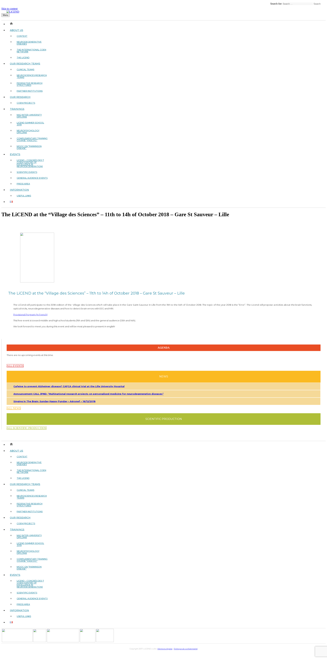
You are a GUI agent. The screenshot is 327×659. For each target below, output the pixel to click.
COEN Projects (26, 103)
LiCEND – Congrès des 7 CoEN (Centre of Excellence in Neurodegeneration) (30, 163)
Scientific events (27, 172)
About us (16, 30)
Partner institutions (30, 91)
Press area (23, 183)
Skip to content (9, 8)
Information (19, 189)
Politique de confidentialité (186, 649)
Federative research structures (29, 84)
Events (15, 154)
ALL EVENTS (15, 365)
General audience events (32, 178)
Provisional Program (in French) (30, 314)
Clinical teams (25, 69)
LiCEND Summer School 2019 (30, 123)
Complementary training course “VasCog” (32, 139)
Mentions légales (165, 649)
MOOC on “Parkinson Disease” (29, 147)
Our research (20, 97)
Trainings (17, 109)
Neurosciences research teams (32, 76)
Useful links (24, 195)
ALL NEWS (14, 408)
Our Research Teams (25, 63)
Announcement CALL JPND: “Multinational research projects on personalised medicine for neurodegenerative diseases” (88, 393)
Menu (5, 15)
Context (22, 36)
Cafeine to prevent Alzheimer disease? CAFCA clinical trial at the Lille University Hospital (68, 386)
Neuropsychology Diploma (28, 131)
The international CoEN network (31, 50)
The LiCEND (23, 57)
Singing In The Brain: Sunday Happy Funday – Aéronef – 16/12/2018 (54, 401)
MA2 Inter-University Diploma (29, 116)
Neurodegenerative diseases (29, 43)
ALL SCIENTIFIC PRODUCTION (26, 428)
